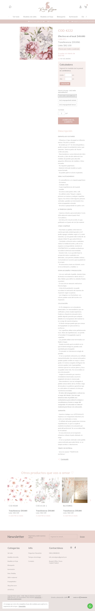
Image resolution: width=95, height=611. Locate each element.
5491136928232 (54, 553)
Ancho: (62, 75)
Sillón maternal (12, 577)
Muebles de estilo (29, 17)
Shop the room (12, 585)
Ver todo (16, 17)
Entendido (22, 606)
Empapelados (12, 581)
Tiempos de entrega (34, 557)
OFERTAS (11, 589)
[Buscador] (10, 7)
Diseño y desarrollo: (59, 597)
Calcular (65, 84)
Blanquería (61, 17)
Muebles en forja (46, 17)
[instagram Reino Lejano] (71, 547)
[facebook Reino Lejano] (75, 547)
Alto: (61, 79)
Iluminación (73, 17)
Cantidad (61, 110)
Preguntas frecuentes (35, 553)
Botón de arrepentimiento (14, 599)
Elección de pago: (67, 91)
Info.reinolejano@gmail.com (58, 557)
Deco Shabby (12, 573)
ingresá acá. (38, 597)
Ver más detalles (65, 58)
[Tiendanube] (80, 598)
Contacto (31, 561)
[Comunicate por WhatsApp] (90, 606)
